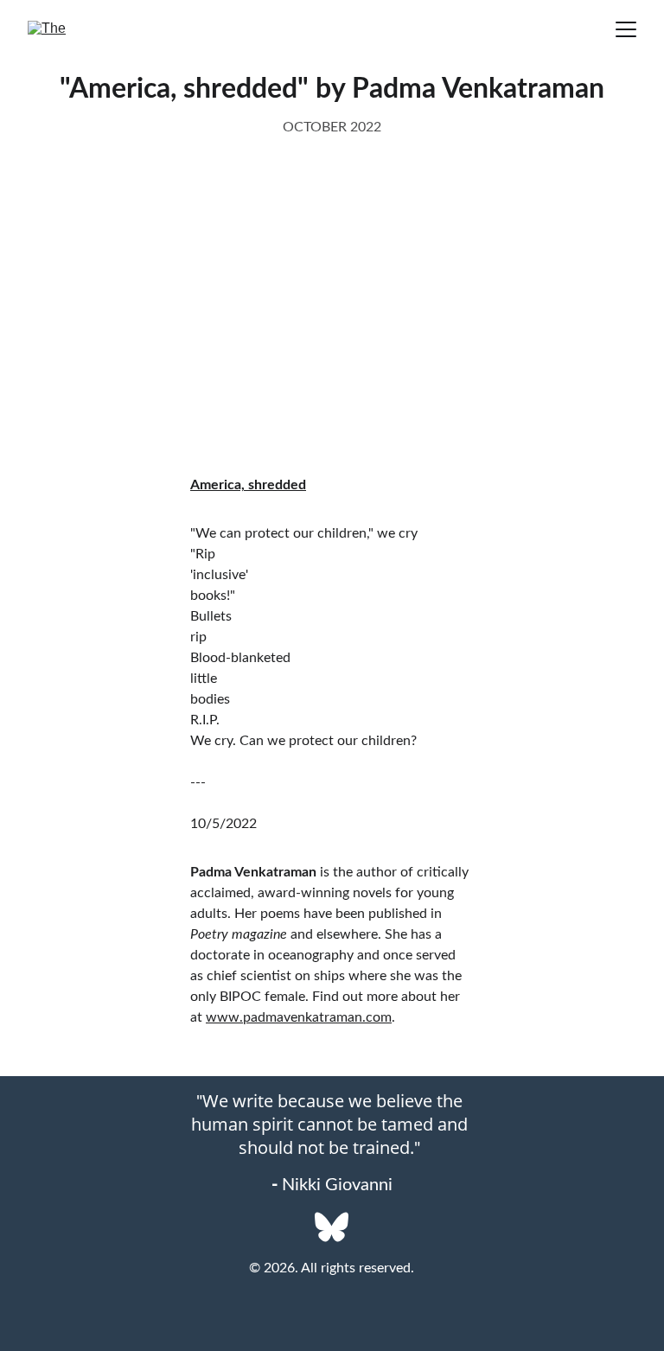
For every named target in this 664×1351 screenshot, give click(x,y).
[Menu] (626, 29)
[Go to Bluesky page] (331, 1227)
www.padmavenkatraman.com (299, 1017)
